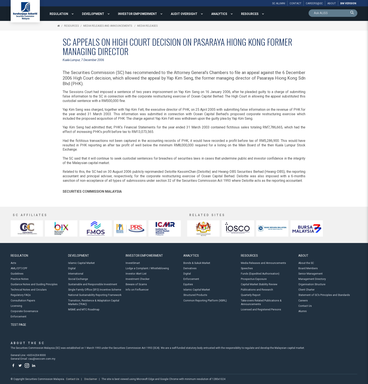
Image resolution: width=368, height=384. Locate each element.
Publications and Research (257, 289)
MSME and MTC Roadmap (83, 309)
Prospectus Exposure (254, 279)
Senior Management (310, 273)
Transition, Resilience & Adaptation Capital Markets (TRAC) (93, 302)
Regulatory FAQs (21, 295)
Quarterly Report (250, 295)
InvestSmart (133, 263)
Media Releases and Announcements (108, 25)
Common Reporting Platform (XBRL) (205, 300)
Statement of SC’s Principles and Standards (324, 295)
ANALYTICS (219, 14)
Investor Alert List (136, 273)
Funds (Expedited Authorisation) (260, 273)
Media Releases (147, 25)
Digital (72, 268)
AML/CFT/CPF (19, 268)
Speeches (247, 268)
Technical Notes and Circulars (29, 289)
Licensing (16, 305)
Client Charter (306, 289)
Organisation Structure (311, 284)
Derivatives (190, 268)
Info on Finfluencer (137, 289)
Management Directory (312, 279)
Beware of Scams (136, 284)
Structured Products (195, 295)
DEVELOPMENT (93, 14)
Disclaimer (90, 379)
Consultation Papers (23, 300)
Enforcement (18, 316)
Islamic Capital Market (81, 263)
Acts (13, 263)
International (75, 273)
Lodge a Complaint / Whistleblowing (147, 268)
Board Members (308, 268)
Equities (188, 284)
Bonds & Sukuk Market (196, 263)
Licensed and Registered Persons (261, 309)
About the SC (306, 263)
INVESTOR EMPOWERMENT (137, 14)
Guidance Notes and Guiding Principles (34, 284)
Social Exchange (78, 279)
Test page (18, 324)
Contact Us (305, 305)
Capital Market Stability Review (259, 284)
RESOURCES (250, 14)
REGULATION (59, 14)
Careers (303, 300)
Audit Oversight (184, 14)
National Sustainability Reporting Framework (94, 295)
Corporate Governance (24, 311)
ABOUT (303, 255)
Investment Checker (138, 279)
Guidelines (17, 273)
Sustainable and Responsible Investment (92, 284)
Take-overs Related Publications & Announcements (261, 302)
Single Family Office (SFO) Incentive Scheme (94, 289)
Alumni (302, 311)
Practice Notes (20, 279)
